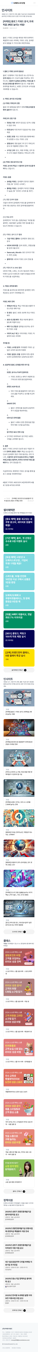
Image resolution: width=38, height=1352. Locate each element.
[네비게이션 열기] (34, 3)
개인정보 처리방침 (16, 1348)
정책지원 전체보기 (17, 1310)
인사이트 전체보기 (17, 932)
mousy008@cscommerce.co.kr (20, 1340)
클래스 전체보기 (17, 1191)
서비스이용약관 (6, 1348)
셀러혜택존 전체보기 (17, 670)
